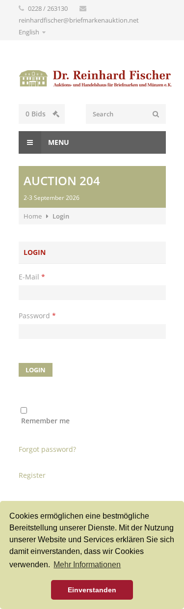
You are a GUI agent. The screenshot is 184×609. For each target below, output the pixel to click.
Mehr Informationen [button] (87, 564)
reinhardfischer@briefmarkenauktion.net (79, 20)
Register (32, 475)
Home (33, 216)
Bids (37, 113)
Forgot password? (47, 449)
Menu (57, 142)
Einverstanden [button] (92, 590)
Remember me (45, 420)
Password (37, 315)
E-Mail (32, 276)
